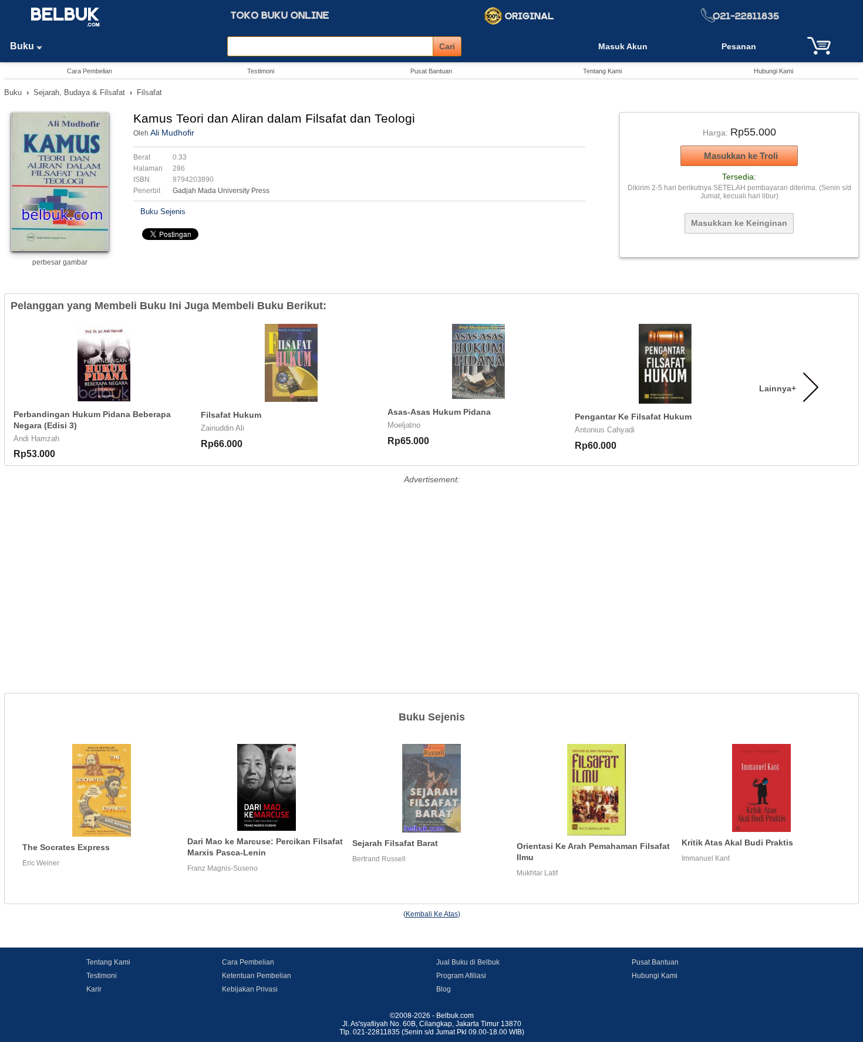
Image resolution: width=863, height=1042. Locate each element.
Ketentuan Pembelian (256, 976)
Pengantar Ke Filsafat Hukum (633, 416)
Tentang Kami (602, 71)
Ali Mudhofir (172, 132)
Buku (23, 46)
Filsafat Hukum (231, 414)
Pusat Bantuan (431, 71)
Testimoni (260, 71)
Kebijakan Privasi (250, 989)
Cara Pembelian (89, 71)
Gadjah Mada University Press (221, 191)
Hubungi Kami (773, 71)
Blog (443, 989)
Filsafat (149, 92)
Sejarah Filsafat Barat (395, 843)
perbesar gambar (59, 262)
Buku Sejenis (163, 211)
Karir (94, 989)
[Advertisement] (431, 570)
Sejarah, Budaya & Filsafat (79, 92)
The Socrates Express (66, 847)
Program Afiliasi (461, 976)
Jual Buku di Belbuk (468, 962)
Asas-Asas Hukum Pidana (439, 412)
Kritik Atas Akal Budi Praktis (737, 842)
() (431, 914)
